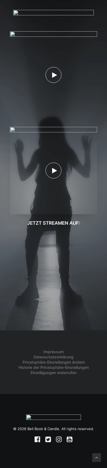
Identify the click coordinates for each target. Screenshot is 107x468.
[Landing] (53, 420)
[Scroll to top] (96, 457)
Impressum (53, 351)
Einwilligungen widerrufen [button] (53, 372)
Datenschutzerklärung (53, 357)
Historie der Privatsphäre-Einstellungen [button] (53, 367)
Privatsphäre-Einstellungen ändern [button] (53, 362)
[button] (53, 75)
